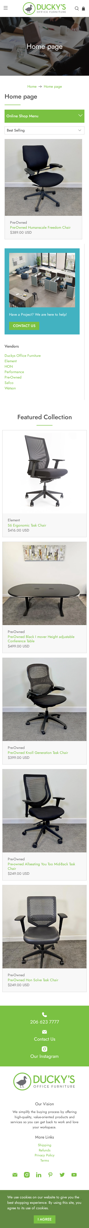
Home (32, 86)
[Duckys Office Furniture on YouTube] (74, 1176)
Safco (9, 382)
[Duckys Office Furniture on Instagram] (27, 1176)
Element (11, 361)
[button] (80, 116)
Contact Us (24, 325)
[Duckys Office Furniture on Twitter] (62, 1176)
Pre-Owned (13, 377)
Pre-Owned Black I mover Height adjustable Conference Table (41, 638)
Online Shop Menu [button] (22, 116)
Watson (10, 388)
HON (9, 366)
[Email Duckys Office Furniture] (15, 1176)
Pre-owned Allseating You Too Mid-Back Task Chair (41, 865)
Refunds (44, 1150)
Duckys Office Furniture (23, 355)
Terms (44, 1160)
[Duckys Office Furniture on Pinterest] (50, 1176)
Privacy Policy (45, 1155)
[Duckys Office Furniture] (44, 8)
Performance (14, 371)
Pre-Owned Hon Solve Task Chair (33, 979)
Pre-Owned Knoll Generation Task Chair (38, 752)
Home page (53, 86)
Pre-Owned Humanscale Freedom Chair (40, 227)
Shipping (44, 1145)
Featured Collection (44, 417)
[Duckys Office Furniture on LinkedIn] (39, 1176)
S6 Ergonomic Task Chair (27, 525)
